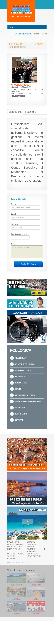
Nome (13, 204)
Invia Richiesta (28, 264)
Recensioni (30, 112)
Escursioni (20, 408)
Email (13, 214)
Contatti (19, 420)
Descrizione (15, 112)
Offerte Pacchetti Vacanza (28, 401)
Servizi (38, 44)
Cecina (17, 613)
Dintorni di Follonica (25, 395)
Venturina (36, 585)
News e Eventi (21, 414)
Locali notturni (15, 547)
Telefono (14, 224)
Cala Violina (16, 585)
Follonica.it (15, 44)
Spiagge (31, 542)
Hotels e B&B (21, 383)
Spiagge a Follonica (24, 364)
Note (13, 244)
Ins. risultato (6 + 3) (19, 234)
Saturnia (16, 599)
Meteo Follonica (23, 370)
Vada (36, 599)
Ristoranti (20, 377)
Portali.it (36, 613)
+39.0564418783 (40, 34)
